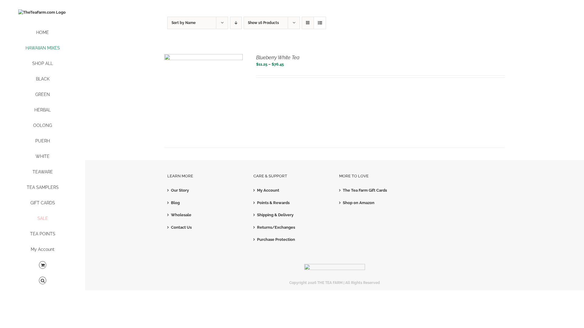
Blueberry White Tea (278, 57)
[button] (42, 281)
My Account (268, 190)
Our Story (180, 190)
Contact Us (181, 227)
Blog (175, 202)
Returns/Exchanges (276, 227)
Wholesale (181, 215)
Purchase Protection (276, 239)
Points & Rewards (273, 202)
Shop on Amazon (358, 202)
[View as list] (320, 23)
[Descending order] (236, 23)
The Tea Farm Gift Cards (365, 190)
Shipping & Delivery (275, 215)
